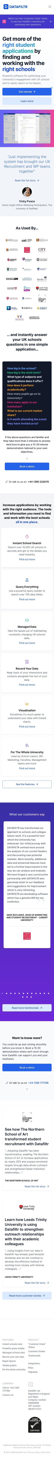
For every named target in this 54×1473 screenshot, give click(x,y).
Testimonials (34, 1355)
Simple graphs (9, 1365)
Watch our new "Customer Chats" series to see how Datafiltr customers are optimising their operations (27, 21)
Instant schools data (12, 1344)
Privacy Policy (34, 1452)
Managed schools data (13, 1352)
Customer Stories (36, 1351)
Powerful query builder (13, 1348)
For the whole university (14, 1369)
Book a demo (27, 466)
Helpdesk (33, 1372)
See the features (25, 784)
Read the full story (25, 180)
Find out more (27, 559)
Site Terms (45, 1452)
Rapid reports (9, 1361)
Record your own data (13, 1356)
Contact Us (7, 1395)
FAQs (30, 1367)
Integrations (34, 1363)
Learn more (27, 101)
